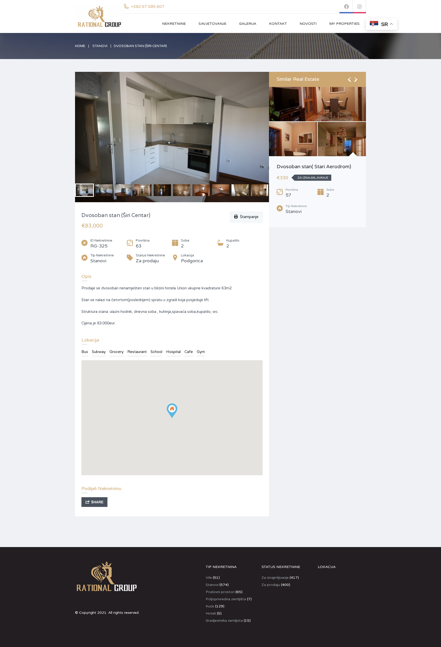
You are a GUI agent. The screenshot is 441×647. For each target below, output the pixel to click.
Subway (99, 351)
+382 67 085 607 (147, 6)
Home (80, 46)
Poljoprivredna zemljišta (226, 599)
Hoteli (211, 613)
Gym (201, 351)
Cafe (189, 351)
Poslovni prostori (220, 592)
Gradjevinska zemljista (224, 620)
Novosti (308, 23)
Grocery (116, 351)
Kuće (210, 606)
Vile (209, 577)
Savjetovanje (212, 23)
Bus (84, 351)
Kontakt (278, 23)
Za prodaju (271, 585)
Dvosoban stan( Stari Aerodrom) (314, 166)
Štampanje (248, 216)
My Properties (344, 23)
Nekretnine (174, 23)
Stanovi (99, 46)
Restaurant (137, 351)
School (156, 351)
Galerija (247, 23)
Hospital (173, 351)
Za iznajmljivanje (275, 577)
